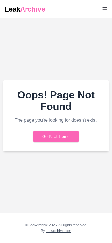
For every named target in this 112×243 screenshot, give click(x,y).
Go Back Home (56, 136)
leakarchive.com (58, 231)
